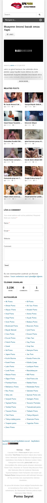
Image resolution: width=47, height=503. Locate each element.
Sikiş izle (8, 395)
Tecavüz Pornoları (33, 403)
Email (6, 231)
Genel (7, 346)
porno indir (28, 462)
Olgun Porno (10, 379)
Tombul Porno (10, 407)
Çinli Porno (31, 330)
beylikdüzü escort (9, 441)
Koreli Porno (10, 362)
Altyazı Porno (10, 310)
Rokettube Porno (33, 387)
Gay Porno (31, 342)
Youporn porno (10, 423)
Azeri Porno (9, 322)
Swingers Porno (33, 399)
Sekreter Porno (32, 391)
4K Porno (9, 302)
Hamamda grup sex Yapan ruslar (16, 178)
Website (7, 239)
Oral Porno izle (32, 379)
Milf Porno (30, 375)
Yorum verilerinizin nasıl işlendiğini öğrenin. (26, 276)
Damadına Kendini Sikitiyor (14, 141)
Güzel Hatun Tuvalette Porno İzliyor (17, 123)
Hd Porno (9, 350)
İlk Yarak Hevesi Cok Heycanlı (15, 104)
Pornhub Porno (11, 383)
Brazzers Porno (32, 326)
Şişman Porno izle (33, 395)
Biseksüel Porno (11, 326)
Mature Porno (10, 375)
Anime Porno (31, 314)
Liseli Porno (9, 371)
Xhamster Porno (33, 419)
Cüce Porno (9, 334)
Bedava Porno (32, 322)
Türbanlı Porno (32, 411)
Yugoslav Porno (33, 423)
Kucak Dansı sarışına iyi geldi (15, 160)
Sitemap (19, 450)
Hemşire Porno (32, 350)
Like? (11, 34)
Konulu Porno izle (33, 358)
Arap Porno (9, 318)
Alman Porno (10, 306)
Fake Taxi (30, 338)
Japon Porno (10, 354)
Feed (27, 450)
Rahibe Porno (32, 383)
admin (12, 65)
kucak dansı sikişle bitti (33, 160)
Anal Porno (9, 314)
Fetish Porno (10, 342)
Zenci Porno (10, 427)
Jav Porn (30, 354)
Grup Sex (30, 346)
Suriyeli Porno (10, 399)
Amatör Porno (32, 310)
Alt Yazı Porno (32, 306)
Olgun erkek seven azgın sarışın (16, 197)
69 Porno (30, 302)
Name (6, 223)
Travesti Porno (11, 411)
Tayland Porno (10, 403)
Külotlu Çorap (32, 362)
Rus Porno (9, 391)
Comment (7, 246)
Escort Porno (10, 338)
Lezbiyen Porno (32, 366)
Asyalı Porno (31, 318)
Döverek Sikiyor (31, 123)
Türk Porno (9, 415)
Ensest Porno (32, 334)
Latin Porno (9, 366)
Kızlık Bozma (10, 358)
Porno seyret (23, 452)
